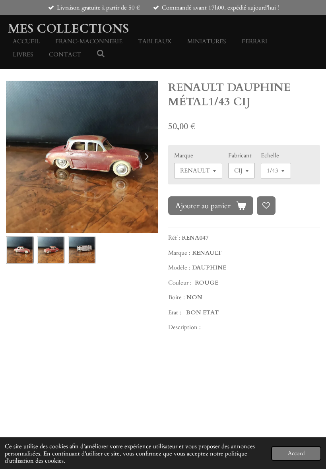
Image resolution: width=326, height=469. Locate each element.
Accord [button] (296, 453)
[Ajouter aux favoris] (266, 205)
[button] (20, 250)
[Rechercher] (101, 54)
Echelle (270, 155)
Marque (183, 155)
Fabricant (240, 155)
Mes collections (68, 29)
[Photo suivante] (146, 157)
